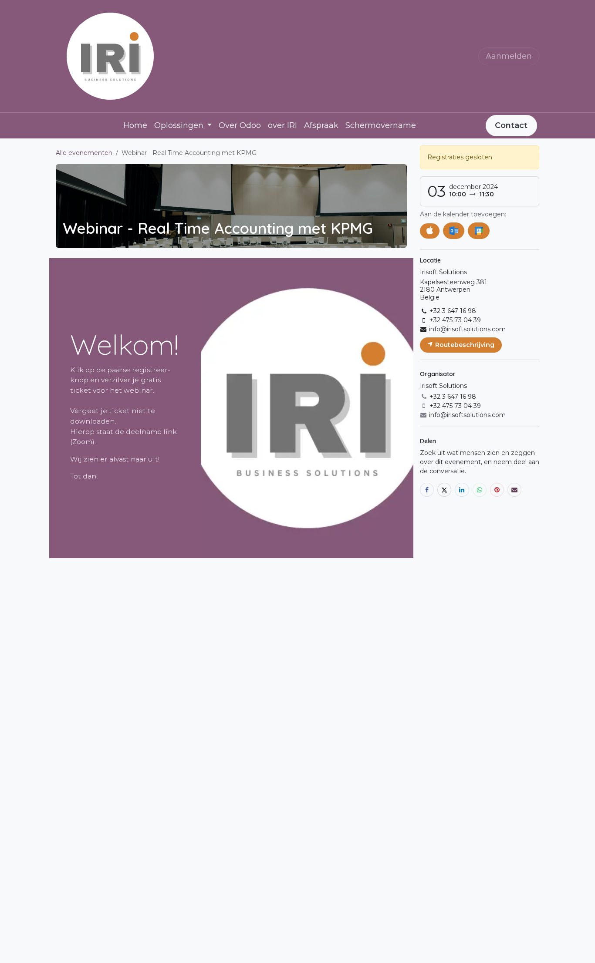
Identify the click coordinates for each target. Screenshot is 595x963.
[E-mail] (514, 490)
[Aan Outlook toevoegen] (453, 230)
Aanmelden (509, 56)
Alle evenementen (84, 153)
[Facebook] (427, 490)
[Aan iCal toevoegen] (429, 231)
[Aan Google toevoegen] (478, 230)
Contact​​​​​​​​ (511, 125)
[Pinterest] (497, 490)
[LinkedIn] (462, 490)
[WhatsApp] (480, 490)
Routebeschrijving (463, 345)
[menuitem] (135, 125)
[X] (444, 490)
